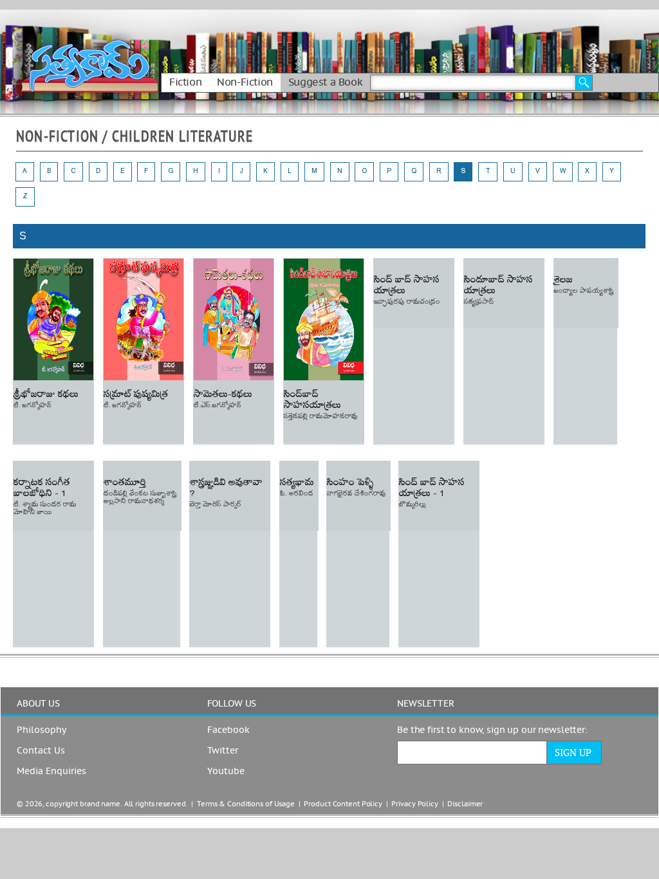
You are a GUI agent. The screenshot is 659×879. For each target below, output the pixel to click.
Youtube (226, 771)
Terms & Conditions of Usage (246, 804)
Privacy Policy (414, 804)
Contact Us (41, 751)
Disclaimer (465, 804)
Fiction (185, 82)
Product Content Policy (343, 804)
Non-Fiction (245, 82)
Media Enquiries (51, 771)
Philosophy (41, 730)
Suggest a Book (325, 82)
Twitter (222, 751)
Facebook (228, 730)
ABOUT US (38, 704)
